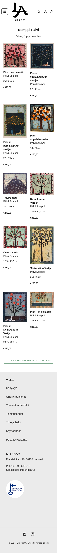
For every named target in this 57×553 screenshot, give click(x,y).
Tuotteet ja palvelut (17, 405)
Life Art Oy (22, 543)
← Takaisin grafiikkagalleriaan (28, 360)
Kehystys (11, 388)
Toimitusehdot (14, 413)
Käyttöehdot (13, 430)
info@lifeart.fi (27, 469)
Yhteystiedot (13, 422)
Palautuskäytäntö (16, 439)
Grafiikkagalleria (16, 396)
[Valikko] (4, 11)
